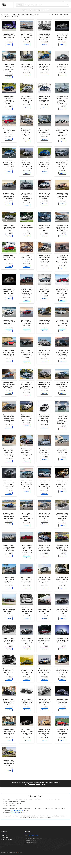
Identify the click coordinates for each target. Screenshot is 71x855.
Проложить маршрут (7, 839)
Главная (24, 10)
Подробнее (9, 44)
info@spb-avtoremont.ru (30, 843)
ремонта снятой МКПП (17, 810)
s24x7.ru (20, 852)
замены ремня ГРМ (16, 812)
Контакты (46, 10)
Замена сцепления (64, 14)
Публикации (38, 10)
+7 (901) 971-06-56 (64, 1)
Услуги (19, 4)
